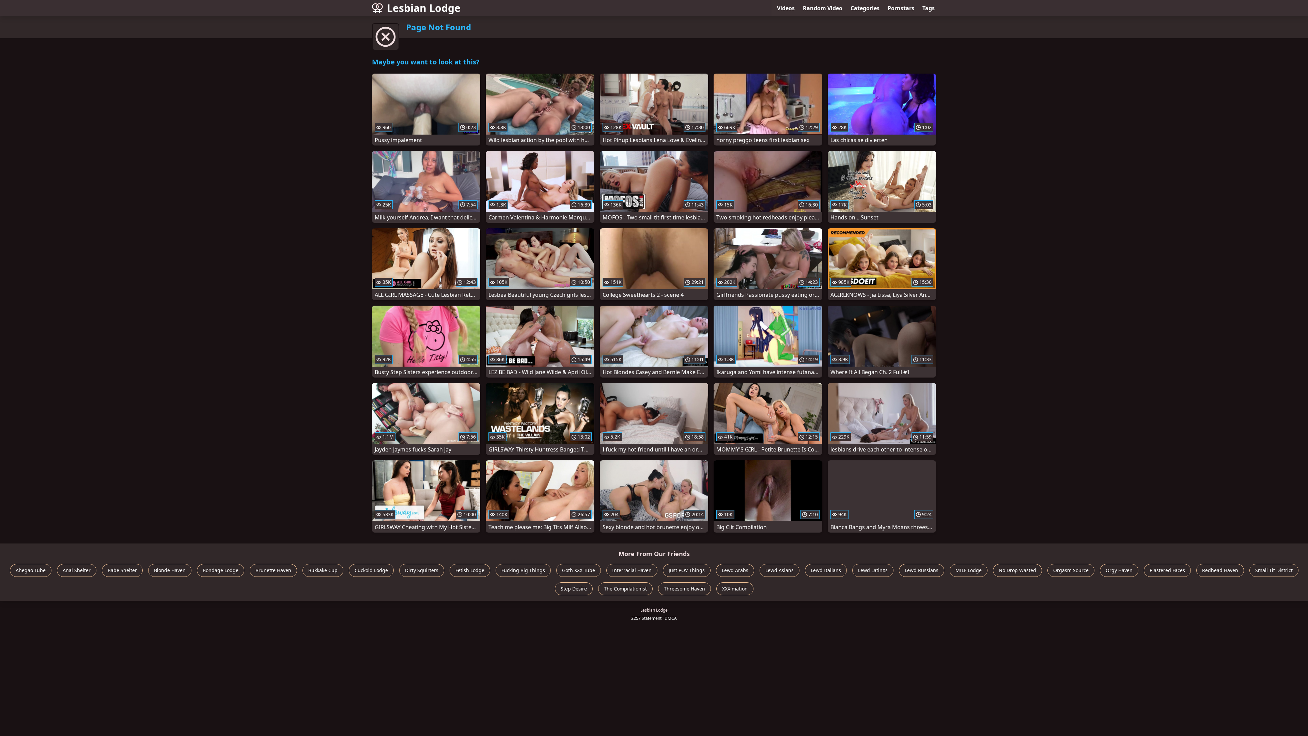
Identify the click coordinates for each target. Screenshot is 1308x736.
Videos (786, 8)
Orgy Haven (1119, 570)
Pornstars (901, 8)
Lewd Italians (826, 570)
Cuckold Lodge (371, 570)
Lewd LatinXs (873, 570)
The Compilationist (625, 588)
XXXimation (735, 588)
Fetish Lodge (469, 570)
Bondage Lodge (220, 570)
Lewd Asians (779, 570)
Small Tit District (1274, 570)
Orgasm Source (1071, 570)
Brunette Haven (273, 570)
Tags (928, 8)
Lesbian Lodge (424, 8)
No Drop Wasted (1017, 570)
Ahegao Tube (31, 570)
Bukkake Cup (323, 570)
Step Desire (574, 588)
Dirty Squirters (421, 570)
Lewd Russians (921, 570)
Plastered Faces (1167, 570)
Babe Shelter (122, 570)
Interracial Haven (632, 570)
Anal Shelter (77, 570)
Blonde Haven (170, 570)
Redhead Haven (1220, 570)
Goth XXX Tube (578, 570)
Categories (865, 8)
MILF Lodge (968, 570)
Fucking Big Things (523, 570)
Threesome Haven (684, 588)
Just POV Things (687, 570)
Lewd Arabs (735, 570)
